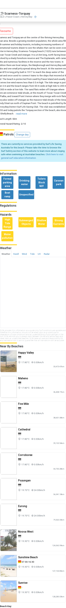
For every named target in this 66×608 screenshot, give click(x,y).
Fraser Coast (12, 16)
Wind (24, 254)
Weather (6, 254)
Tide (32, 254)
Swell (16, 254)
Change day (22, 134)
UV (39, 254)
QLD (2, 16)
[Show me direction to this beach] (35, 17)
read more (21, 113)
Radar (47, 254)
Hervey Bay (26, 16)
